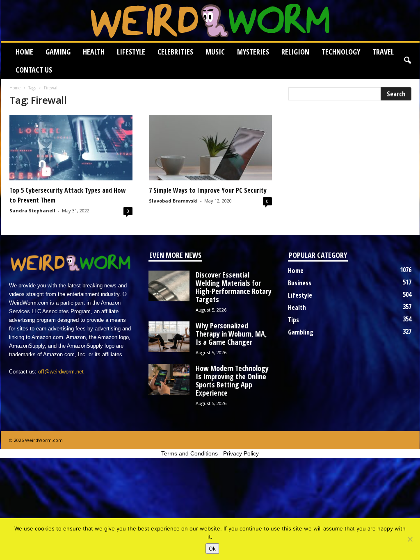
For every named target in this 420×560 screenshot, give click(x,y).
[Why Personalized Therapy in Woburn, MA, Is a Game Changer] (168, 336)
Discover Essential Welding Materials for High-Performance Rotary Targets (234, 287)
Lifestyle (131, 52)
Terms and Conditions (189, 453)
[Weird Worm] (210, 20)
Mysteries (253, 52)
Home (24, 52)
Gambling (300, 332)
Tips (293, 319)
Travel (383, 52)
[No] (410, 539)
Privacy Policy (241, 453)
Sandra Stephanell (32, 210)
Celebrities (175, 52)
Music (215, 52)
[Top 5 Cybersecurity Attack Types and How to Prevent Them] (70, 147)
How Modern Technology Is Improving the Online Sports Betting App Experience (232, 380)
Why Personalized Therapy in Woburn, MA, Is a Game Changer (231, 334)
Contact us (34, 70)
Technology (341, 52)
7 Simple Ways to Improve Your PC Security (208, 190)
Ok (212, 548)
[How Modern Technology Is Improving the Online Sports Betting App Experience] (168, 379)
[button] (407, 61)
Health (94, 52)
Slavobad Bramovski (173, 201)
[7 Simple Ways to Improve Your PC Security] (210, 147)
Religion (295, 52)
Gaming (58, 52)
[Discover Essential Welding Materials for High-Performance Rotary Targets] (168, 286)
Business (299, 282)
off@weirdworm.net (61, 372)
